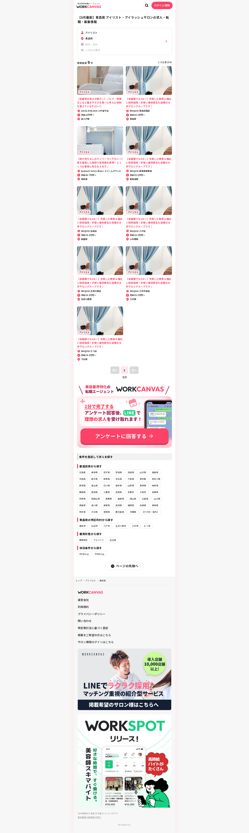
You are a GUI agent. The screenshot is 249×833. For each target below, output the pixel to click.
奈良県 (82, 498)
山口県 (157, 498)
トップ (79, 580)
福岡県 (131, 505)
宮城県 (119, 472)
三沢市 (135, 525)
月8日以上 (99, 553)
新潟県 (82, 485)
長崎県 (155, 505)
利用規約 (83, 607)
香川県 (94, 505)
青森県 (94, 472)
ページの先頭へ (127, 566)
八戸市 (106, 525)
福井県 (119, 485)
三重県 (106, 492)
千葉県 (131, 478)
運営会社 (83, 600)
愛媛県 (106, 505)
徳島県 (82, 505)
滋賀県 (119, 492)
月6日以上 (84, 553)
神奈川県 (156, 478)
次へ (134, 370)
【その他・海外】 (150, 511)
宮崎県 (106, 511)
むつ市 (147, 525)
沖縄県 (133, 511)
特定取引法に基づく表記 (93, 628)
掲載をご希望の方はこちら (94, 635)
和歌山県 (95, 498)
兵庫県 (155, 492)
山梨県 (131, 485)
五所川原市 (121, 525)
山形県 (143, 472)
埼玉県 (119, 478)
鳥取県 (109, 498)
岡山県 (133, 498)
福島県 (155, 472)
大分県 (94, 511)
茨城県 (82, 478)
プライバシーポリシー (91, 614)
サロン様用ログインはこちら (96, 642)
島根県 (121, 498)
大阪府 (143, 492)
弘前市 (94, 525)
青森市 (82, 525)
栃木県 (94, 478)
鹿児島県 (120, 511)
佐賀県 (143, 505)
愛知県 (94, 492)
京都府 (131, 492)
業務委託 (83, 539)
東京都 (143, 478)
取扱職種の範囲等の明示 (89, 817)
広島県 (145, 498)
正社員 (113, 539)
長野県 (143, 485)
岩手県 (106, 472)
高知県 (119, 505)
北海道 (82, 472)
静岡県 (82, 492)
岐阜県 (155, 485)
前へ (114, 370)
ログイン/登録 (162, 5)
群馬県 (106, 478)
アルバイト (99, 539)
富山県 (94, 485)
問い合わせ (85, 621)
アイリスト (91, 580)
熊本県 (82, 511)
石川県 (106, 485)
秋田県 (131, 472)
